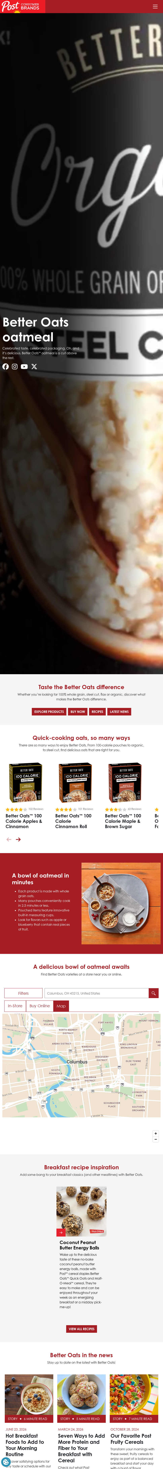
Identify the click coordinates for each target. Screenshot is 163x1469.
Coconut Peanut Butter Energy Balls (79, 1245)
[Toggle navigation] (155, 6)
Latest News (119, 712)
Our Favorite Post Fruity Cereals (131, 1439)
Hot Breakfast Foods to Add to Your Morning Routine (25, 1445)
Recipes (97, 712)
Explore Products (49, 712)
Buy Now (78, 712)
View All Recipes (81, 1329)
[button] (18, 840)
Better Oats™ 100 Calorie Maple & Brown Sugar (123, 821)
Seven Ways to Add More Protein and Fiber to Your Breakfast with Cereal (81, 1448)
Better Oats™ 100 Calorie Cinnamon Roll (73, 821)
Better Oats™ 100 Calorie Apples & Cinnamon (24, 821)
